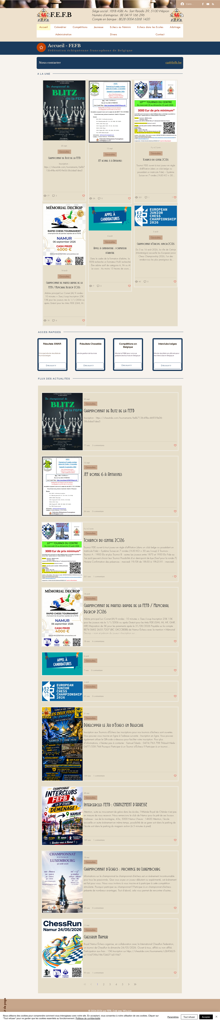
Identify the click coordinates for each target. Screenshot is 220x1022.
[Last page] (135, 984)
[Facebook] (202, 4)
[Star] (41, 47)
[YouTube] (208, 4)
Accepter (206, 1016)
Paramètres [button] (173, 1016)
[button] (80, 27)
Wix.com (127, 1010)
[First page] (85, 984)
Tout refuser (189, 1016)
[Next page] (129, 984)
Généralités (64, 151)
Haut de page (5, 1007)
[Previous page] (91, 984)
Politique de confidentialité (88, 1018)
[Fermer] (216, 1017)
